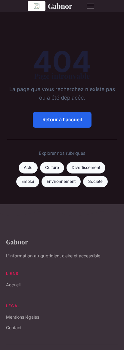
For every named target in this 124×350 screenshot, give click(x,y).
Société (95, 181)
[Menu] (90, 6)
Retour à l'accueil (62, 119)
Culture (52, 167)
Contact (14, 327)
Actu (28, 167)
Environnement (61, 181)
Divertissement (86, 167)
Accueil (13, 284)
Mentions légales (22, 317)
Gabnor (60, 6)
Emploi (27, 181)
